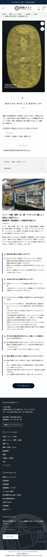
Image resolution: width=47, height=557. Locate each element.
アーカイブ (6, 465)
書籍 (4, 454)
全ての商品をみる (23, 385)
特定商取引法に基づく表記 (12, 495)
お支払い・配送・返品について (15, 162)
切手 (4, 461)
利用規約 (6, 506)
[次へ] (28, 97)
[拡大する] (42, 23)
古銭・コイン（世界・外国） (13, 440)
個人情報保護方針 (9, 498)
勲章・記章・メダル (9, 447)
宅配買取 (6, 484)
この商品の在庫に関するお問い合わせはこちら (16, 150)
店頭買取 (6, 481)
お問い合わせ (7, 502)
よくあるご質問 (8, 491)
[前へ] (18, 97)
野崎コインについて (9, 477)
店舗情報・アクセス (9, 488)
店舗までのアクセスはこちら (12, 424)
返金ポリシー (7, 509)
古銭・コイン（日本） (10, 436)
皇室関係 (6, 451)
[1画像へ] (22, 97)
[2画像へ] (24, 97)
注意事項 (7, 168)
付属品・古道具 (8, 458)
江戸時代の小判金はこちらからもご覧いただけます (20, 128)
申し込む (10, 536)
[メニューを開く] (3, 8)
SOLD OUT (23, 145)
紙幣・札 (6, 444)
